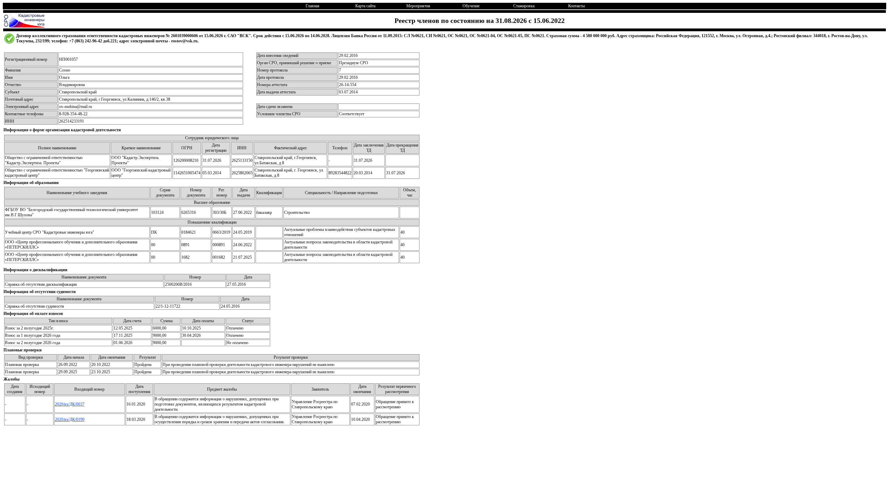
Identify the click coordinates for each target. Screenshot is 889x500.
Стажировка (523, 5)
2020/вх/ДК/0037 (69, 404)
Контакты (576, 5)
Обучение (471, 5)
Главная (312, 5)
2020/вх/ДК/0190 (69, 419)
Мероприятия (418, 5)
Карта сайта (365, 5)
